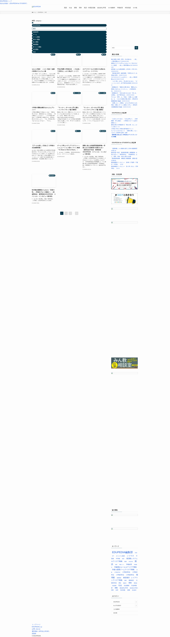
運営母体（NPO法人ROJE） (41, 631)
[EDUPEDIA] (36, 7)
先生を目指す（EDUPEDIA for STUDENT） (14, 3)
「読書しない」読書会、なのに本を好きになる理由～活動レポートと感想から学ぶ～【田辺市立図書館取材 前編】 (124, 105)
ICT (113, 556)
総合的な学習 (101, 7)
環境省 (135, 583)
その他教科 (111, 7)
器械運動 (35, 44)
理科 (80, 7)
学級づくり (121, 564)
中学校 (118, 558)
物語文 (124, 583)
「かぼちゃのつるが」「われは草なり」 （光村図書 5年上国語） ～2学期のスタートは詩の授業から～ (124, 121)
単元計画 (131, 561)
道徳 (128, 590)
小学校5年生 (120, 575)
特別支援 (128, 7)
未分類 (115, 613)
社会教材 (126, 585)
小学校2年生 (117, 572)
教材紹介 (131, 580)
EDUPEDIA (36, 25)
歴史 (120, 583)
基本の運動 (36, 39)
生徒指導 (114, 585)
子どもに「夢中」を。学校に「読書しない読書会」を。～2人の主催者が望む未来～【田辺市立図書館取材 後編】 (124, 99)
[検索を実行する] (136, 47)
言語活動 (122, 590)
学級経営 (120, 7)
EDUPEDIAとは (37, 627)
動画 (125, 561)
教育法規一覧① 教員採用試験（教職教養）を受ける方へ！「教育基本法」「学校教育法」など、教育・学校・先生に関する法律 (124, 154)
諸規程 (34, 633)
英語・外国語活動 (89, 7)
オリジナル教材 (120, 556)
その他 (135, 7)
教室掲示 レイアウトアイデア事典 (124, 579)
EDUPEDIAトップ (6, 1)
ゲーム (35, 34)
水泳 (34, 52)
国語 (65, 7)
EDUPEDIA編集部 (122, 552)
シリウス (130, 556)
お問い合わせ (36, 629)
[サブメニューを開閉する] (136, 602)
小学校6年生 (130, 575)
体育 (123, 558)
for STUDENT (117, 605)
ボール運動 (36, 37)
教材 (125, 580)
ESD (136, 552)
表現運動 (35, 49)
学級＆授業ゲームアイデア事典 (123, 569)
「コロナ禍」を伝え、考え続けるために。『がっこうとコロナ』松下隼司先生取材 (124, 83)
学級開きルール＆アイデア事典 (125, 567)
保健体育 (35, 32)
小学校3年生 (126, 572)
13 (76, 213)
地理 (116, 564)
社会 (70, 7)
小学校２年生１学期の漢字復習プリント (122, 128)
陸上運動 (35, 42)
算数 (75, 7)
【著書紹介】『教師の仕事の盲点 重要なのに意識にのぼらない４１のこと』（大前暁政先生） (124, 89)
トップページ (36, 624)
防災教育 (134, 590)
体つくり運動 (37, 47)
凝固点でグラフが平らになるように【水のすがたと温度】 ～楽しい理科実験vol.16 (124, 65)
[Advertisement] (124, 31)
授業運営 (119, 577)
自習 (117, 590)
